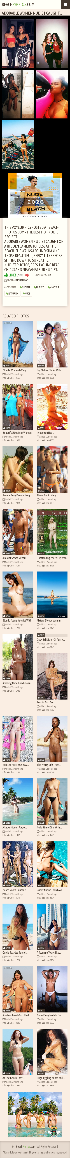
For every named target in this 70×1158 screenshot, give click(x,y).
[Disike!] (27, 275)
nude (27, 293)
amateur (54, 287)
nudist (40, 287)
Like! (12, 275)
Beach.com (18, 4)
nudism (26, 287)
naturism (13, 293)
